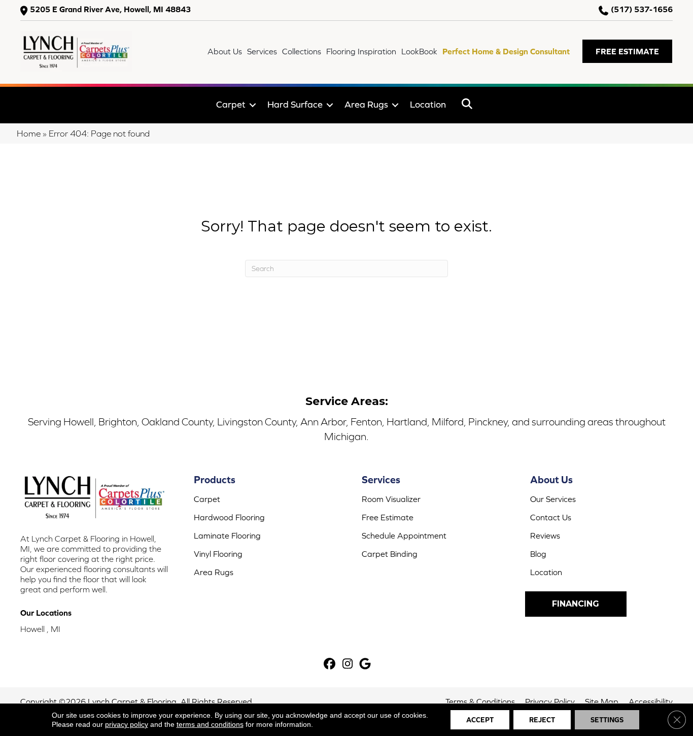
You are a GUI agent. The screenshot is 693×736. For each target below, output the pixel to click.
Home (29, 133)
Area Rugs (366, 104)
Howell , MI (40, 628)
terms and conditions (210, 724)
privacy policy (126, 724)
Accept (480, 720)
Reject (542, 720)
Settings (607, 720)
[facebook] (330, 664)
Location (428, 104)
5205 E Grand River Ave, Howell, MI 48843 (110, 9)
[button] (627, 51)
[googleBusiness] (365, 664)
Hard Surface (295, 104)
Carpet (231, 104)
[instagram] (347, 664)
